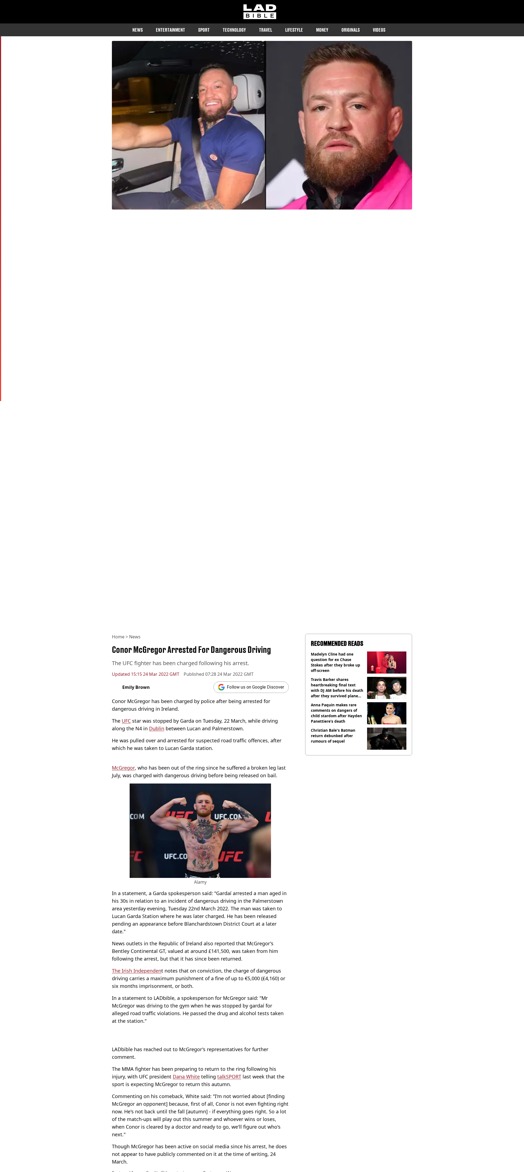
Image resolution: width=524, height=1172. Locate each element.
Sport (204, 30)
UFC (126, 720)
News (137, 30)
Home (118, 637)
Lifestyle (294, 30)
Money (322, 30)
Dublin (156, 728)
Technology (234, 30)
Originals (350, 30)
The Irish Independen (136, 970)
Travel (265, 30)
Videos (379, 30)
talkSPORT (229, 1076)
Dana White (186, 1076)
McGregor (123, 767)
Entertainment (170, 30)
